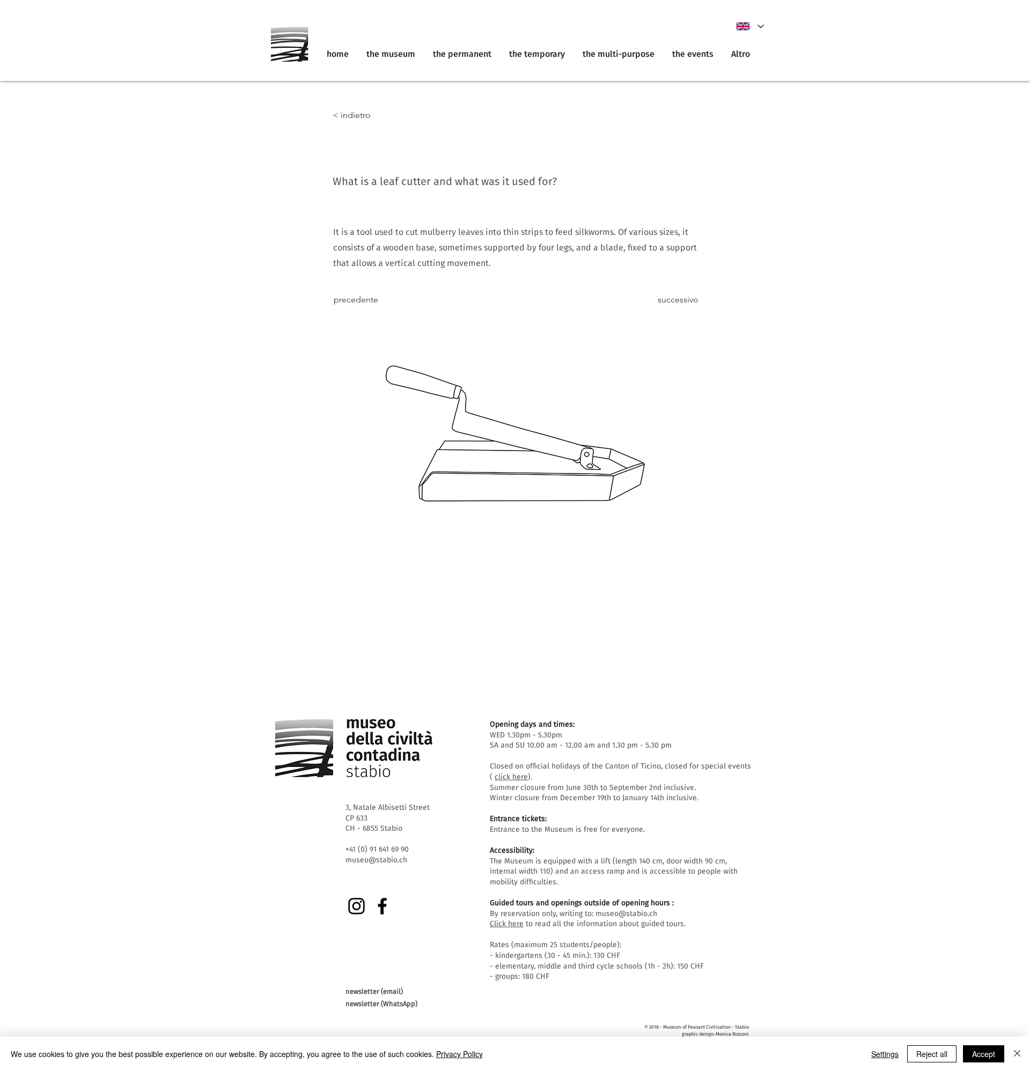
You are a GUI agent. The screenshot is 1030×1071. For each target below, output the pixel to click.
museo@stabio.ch (626, 913)
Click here (507, 923)
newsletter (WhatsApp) (381, 1004)
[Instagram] (356, 906)
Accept (983, 1053)
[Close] (1017, 1053)
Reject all (931, 1053)
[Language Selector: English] (749, 26)
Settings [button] (885, 1053)
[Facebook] (382, 906)
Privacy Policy (459, 1053)
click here (511, 776)
